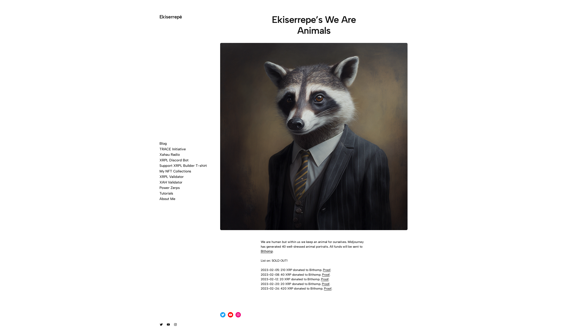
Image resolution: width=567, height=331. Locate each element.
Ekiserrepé (170, 17)
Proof (326, 270)
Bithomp (267, 251)
